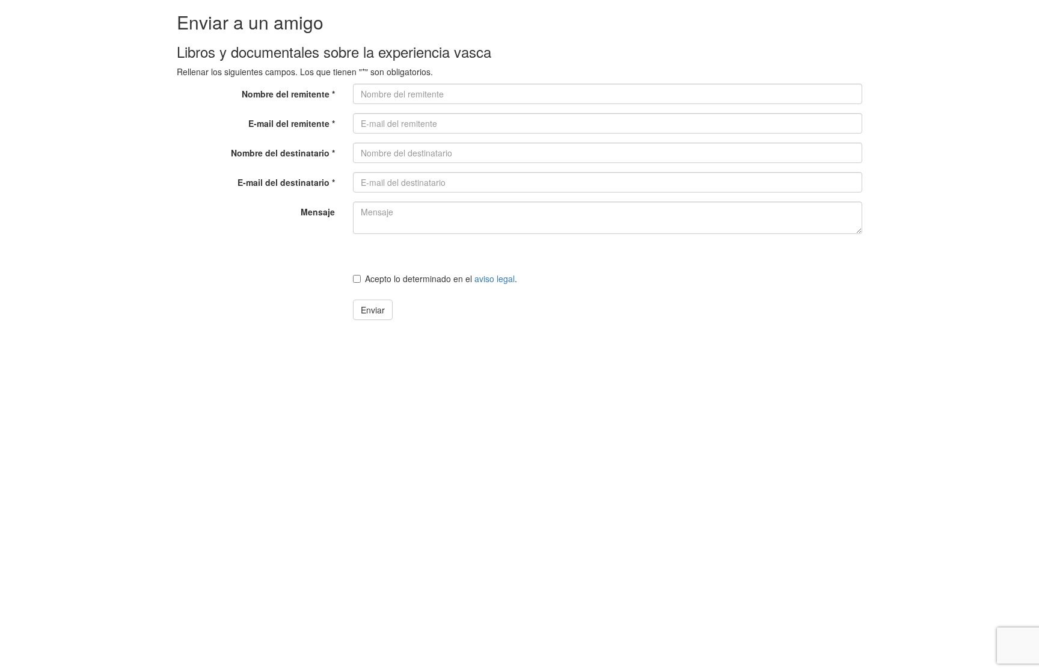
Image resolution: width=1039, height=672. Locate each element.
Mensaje (318, 212)
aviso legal (494, 279)
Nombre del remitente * (288, 94)
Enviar (373, 310)
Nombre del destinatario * (283, 153)
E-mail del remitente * (291, 123)
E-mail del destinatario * (286, 182)
